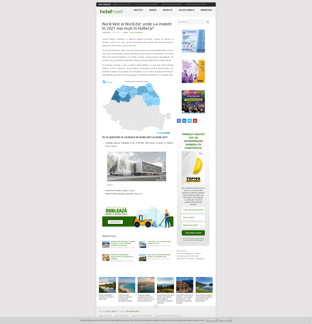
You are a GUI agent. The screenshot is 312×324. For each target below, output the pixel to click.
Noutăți (138, 10)
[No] (309, 320)
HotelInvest (106, 32)
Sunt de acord (211, 320)
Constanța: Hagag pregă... (171, 4)
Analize (125, 32)
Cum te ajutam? (122, 316)
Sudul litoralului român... (146, 4)
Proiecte (167, 10)
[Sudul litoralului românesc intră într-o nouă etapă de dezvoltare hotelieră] (126, 285)
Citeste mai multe (225, 320)
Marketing (206, 10)
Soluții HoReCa (186, 10)
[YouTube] (195, 121)
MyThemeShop (133, 311)
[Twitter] (190, 121)
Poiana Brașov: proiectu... (196, 4)
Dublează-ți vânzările (142, 316)
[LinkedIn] (184, 121)
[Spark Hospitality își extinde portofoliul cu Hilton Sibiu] (107, 285)
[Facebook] (179, 121)
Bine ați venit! (105, 316)
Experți (153, 10)
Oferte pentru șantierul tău (168, 316)
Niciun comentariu (136, 32)
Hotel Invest (111, 11)
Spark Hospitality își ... (122, 4)
